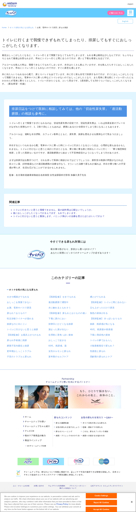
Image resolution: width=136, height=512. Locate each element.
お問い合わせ (39, 486)
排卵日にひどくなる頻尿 (60, 324)
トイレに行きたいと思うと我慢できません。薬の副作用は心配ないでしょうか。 (53, 210)
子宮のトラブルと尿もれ (19, 356)
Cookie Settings (101, 496)
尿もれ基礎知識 (62, 423)
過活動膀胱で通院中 (58, 302)
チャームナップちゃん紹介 (37, 426)
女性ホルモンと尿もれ (59, 351)
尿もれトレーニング (64, 431)
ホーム (28, 416)
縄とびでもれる (98, 297)
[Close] (132, 502)
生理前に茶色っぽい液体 (60, 335)
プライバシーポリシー (77, 486)
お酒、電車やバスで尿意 (19, 308)
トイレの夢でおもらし (101, 340)
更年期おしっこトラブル (19, 351)
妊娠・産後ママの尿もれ (93, 427)
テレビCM (29, 430)
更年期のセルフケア (58, 356)
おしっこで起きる (57, 340)
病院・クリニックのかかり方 (68, 435)
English (125, 21)
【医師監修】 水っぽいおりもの (106, 318)
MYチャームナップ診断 (36, 446)
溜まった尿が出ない (58, 329)
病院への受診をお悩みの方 (94, 435)
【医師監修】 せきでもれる (62, 297)
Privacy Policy (62, 504)
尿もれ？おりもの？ (17, 313)
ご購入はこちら (116, 13)
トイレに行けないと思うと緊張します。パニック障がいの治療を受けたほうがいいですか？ (59, 216)
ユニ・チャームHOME (21, 486)
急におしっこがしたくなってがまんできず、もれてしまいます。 (45, 213)
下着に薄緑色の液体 (100, 335)
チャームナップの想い (35, 421)
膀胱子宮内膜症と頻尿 (18, 346)
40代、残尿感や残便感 (101, 329)
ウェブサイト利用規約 (56, 486)
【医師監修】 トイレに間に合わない (108, 302)
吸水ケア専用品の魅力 (35, 435)
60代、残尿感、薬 (57, 346)
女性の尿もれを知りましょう (68, 427)
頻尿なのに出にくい (17, 324)
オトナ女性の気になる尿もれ (23, 290)
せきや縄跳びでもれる (18, 297)
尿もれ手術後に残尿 (17, 340)
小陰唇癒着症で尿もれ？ (102, 346)
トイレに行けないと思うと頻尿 (22, 329)
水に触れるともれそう (59, 308)
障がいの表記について (68, 488)
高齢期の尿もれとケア (101, 356)
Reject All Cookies (101, 503)
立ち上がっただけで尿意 (102, 308)
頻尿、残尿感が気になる (102, 324)
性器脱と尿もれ (98, 351)
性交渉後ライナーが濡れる (20, 318)
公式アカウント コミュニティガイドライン (106, 486)
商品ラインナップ (33, 440)
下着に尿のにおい (57, 318)
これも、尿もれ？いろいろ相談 (95, 431)
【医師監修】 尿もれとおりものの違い (67, 313)
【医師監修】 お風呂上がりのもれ (24, 335)
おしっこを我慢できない (19, 302)
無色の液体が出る (99, 313)
